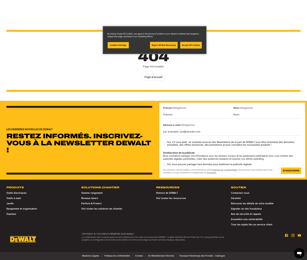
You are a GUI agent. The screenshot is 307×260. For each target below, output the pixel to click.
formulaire (211, 172)
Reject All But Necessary (164, 45)
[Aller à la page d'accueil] (23, 239)
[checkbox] (164, 143)
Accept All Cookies (191, 45)
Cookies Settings (118, 45)
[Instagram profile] (292, 235)
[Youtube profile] (299, 235)
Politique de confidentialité (224, 170)
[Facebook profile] (286, 235)
